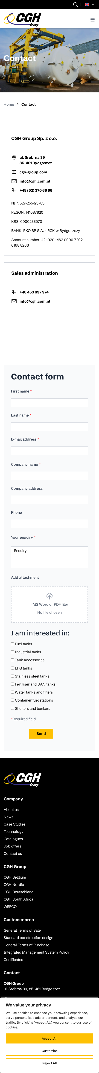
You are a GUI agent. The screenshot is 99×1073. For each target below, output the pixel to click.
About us (11, 809)
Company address (27, 488)
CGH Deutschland (18, 892)
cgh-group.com (33, 172)
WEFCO (10, 906)
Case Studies (15, 824)
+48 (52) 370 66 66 (36, 190)
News (8, 817)
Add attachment (25, 577)
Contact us (13, 853)
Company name (26, 464)
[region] (49, 1035)
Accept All (49, 1038)
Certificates (13, 959)
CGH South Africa (18, 899)
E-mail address (25, 439)
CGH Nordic (14, 884)
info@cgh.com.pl (35, 181)
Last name (21, 415)
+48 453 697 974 (34, 292)
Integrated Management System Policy (36, 952)
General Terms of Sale (22, 930)
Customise (50, 1051)
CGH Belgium (15, 877)
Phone (16, 512)
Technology (13, 831)
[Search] (75, 4)
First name (21, 391)
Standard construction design (28, 937)
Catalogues (13, 838)
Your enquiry (23, 537)
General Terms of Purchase (26, 945)
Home (9, 104)
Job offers (12, 846)
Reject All (49, 1063)
